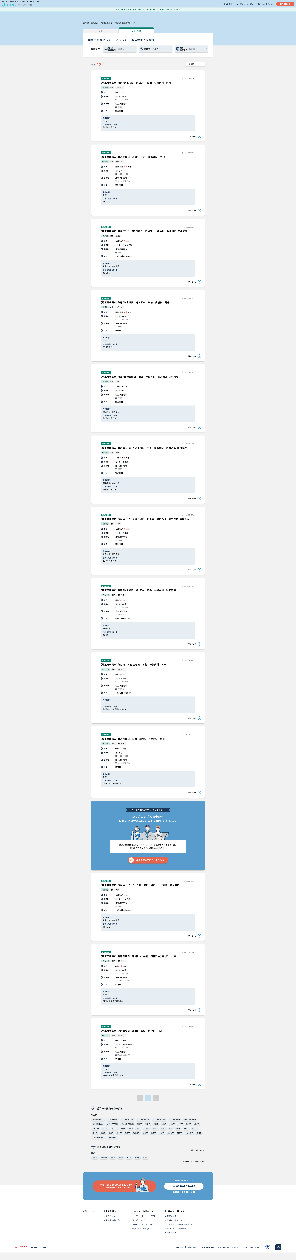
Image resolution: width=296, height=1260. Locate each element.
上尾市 (147, 1128)
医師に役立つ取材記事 (176, 1228)
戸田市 (178, 1128)
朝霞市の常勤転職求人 (191, 1161)
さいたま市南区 (97, 1124)
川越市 (139, 1124)
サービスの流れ (139, 1220)
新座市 (111, 1133)
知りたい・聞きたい (265, 4)
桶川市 (119, 1133)
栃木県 (129, 1157)
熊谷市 (147, 1124)
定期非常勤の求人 (113, 1220)
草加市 (155, 1128)
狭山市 (114, 1128)
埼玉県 (112, 1157)
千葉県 (121, 1157)
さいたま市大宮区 (127, 1119)
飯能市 (188, 1124)
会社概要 (179, 1247)
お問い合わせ (192, 1247)
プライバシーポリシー (251, 1247)
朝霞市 (194, 1128)
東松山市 (95, 1128)
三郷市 (145, 1133)
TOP (278, 1247)
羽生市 (122, 1128)
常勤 (100, 30)
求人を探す (228, 4)
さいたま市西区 (97, 1119)
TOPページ (90, 1211)
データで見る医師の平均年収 (179, 1224)
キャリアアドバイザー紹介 (143, 1224)
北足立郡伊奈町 (97, 1137)
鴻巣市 (130, 1128)
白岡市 (199, 1133)
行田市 (164, 1124)
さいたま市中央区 (159, 1119)
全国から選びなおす (197, 1150)
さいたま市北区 (112, 1119)
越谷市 (163, 1128)
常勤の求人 (110, 1216)
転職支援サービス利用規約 (228, 1247)
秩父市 (172, 1124)
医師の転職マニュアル (176, 1220)
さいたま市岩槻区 (127, 1124)
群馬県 (145, 1157)
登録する (287, 4)
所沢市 (180, 1124)
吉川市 (179, 1133)
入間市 (186, 1128)
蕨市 (170, 1128)
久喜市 (127, 1133)
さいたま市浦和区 (190, 1119)
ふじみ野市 (189, 1133)
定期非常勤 (136, 30)
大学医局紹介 (172, 1232)
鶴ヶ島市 (171, 1133)
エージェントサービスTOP (143, 1216)
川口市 (156, 1124)
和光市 (103, 1133)
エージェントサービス (245, 4)
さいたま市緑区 (112, 1124)
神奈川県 (104, 1157)
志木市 (94, 1133)
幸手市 (161, 1133)
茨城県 (137, 1157)
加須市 (196, 1124)
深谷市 (138, 1128)
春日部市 (105, 1128)
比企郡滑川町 (111, 1137)
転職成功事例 (172, 1216)
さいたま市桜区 (174, 1119)
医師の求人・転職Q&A (141, 1228)
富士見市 (136, 1133)
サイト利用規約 (208, 1247)
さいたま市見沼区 (143, 1119)
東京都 (94, 1157)
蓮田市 (153, 1133)
